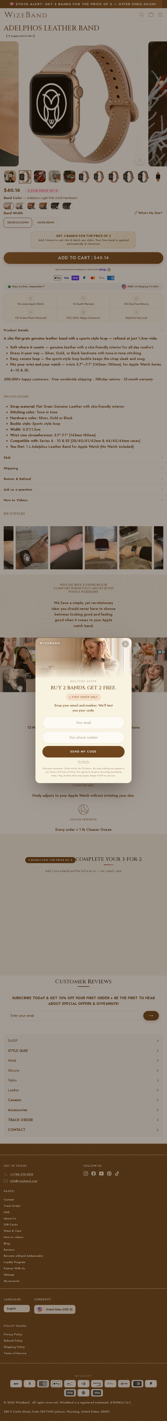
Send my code (83, 751)
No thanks (83, 762)
